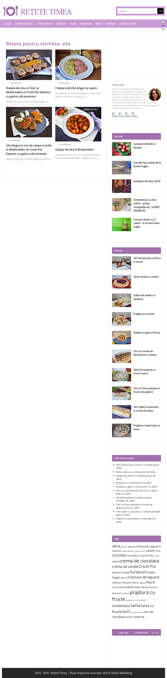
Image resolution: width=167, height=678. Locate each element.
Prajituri (85, 23)
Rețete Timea (59, 673)
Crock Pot (147, 566)
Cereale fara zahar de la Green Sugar (147, 164)
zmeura (138, 617)
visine (129, 617)
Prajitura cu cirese (143, 314)
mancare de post (121, 582)
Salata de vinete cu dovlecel (131, 475)
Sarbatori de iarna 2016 (146, 181)
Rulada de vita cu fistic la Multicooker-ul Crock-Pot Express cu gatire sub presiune (28, 92)
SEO (105, 673)
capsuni (155, 546)
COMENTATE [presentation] (141, 632)
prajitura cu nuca (133, 600)
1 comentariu (15, 82)
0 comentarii (64, 82)
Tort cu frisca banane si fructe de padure (146, 390)
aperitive (133, 546)
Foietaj (125, 572)
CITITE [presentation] (155, 632)
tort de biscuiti (136, 612)
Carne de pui (44, 23)
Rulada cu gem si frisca (146, 332)
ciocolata (119, 555)
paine (122, 587)
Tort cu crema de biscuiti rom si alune (145, 353)
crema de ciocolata (139, 561)
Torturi (110, 23)
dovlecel (116, 572)
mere (134, 582)
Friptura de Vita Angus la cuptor (76, 88)
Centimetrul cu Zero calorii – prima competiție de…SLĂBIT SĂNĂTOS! (146, 205)
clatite (115, 561)
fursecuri (138, 572)
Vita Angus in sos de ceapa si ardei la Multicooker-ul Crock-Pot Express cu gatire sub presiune (28, 149)
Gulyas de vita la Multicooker (74, 149)
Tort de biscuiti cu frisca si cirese (134, 464)
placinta (125, 593)
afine (116, 546)
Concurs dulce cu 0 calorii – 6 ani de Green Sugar (146, 223)
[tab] (154, 632)
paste (130, 587)
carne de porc (128, 551)
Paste (73, 23)
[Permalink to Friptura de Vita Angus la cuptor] (78, 65)
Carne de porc (24, 23)
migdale (142, 583)
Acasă (7, 23)
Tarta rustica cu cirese (146, 276)
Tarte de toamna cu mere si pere (144, 371)
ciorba (156, 556)
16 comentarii (64, 144)
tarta (136, 605)
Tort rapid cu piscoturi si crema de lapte (146, 408)
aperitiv (124, 547)
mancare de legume (143, 577)
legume (124, 578)
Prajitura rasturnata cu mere (131, 518)
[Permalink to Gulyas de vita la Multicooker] (78, 124)
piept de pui (141, 587)
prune (143, 600)
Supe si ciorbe (127, 23)
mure (150, 582)
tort (126, 611)
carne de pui (140, 551)
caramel (116, 550)
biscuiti (143, 546)
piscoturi (117, 593)
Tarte (98, 23)
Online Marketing (121, 673)
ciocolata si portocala (140, 555)
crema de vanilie (125, 566)
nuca (115, 587)
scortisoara (121, 605)
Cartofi (61, 23)
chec (157, 550)
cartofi (150, 551)
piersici (154, 587)
